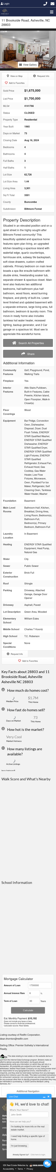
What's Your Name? (19, 1110)
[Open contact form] (52, 3)
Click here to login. (38, 1154)
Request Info (43, 75)
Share (30, 354)
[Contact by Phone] (45, 3)
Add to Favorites (16, 82)
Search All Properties (31, 343)
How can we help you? (20, 1121)
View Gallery (30, 64)
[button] (3, 49)
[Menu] (51, 11)
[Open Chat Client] (47, 1163)
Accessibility (8, 1168)
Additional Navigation (28, 1091)
